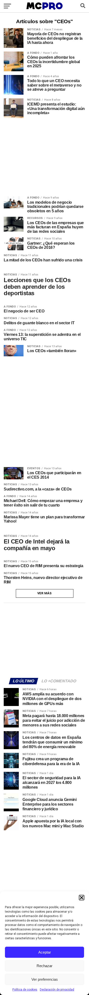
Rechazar (44, 966)
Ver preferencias (44, 979)
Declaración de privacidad (57, 989)
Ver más (44, 593)
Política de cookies (24, 989)
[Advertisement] (44, 639)
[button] (81, 897)
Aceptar (44, 952)
